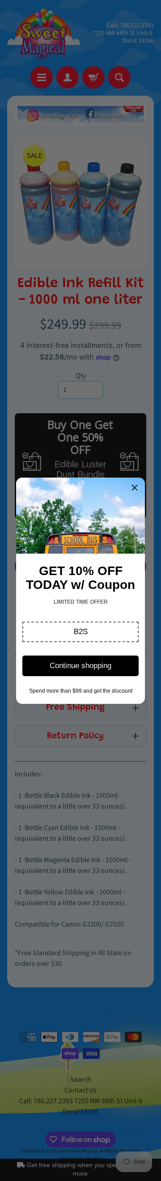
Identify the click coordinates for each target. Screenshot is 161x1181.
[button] (80, 632)
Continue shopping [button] (80, 665)
